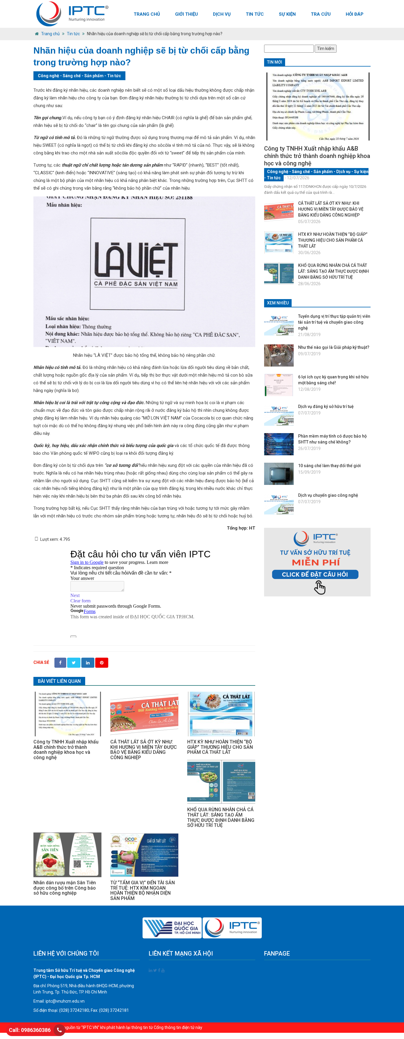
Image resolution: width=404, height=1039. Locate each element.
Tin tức (255, 14)
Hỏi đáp (354, 14)
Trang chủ (147, 14)
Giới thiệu (186, 14)
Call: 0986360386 (30, 1030)
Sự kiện (287, 14)
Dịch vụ (222, 14)
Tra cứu (321, 14)
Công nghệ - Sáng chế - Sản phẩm (71, 75)
